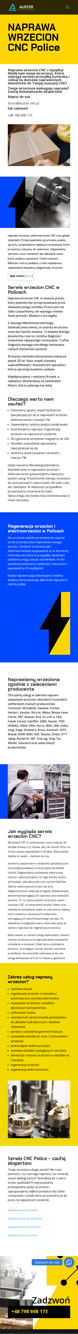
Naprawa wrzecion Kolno (22, 1235)
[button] (69, 1262)
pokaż (28, 276)
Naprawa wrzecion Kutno (23, 1210)
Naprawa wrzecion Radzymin (25, 1218)
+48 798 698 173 (20, 115)
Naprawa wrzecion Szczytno (24, 1227)
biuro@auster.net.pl (23, 103)
